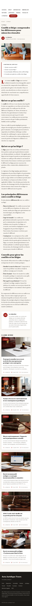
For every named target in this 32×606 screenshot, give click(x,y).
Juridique (11, 12)
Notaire (4, 12)
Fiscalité (25, 12)
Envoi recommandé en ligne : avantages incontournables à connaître (13, 476)
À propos (4, 15)
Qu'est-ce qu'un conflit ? (11, 67)
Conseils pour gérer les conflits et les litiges (16, 74)
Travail (18, 12)
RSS (13, 588)
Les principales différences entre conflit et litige (16, 72)
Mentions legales (6, 588)
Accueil (4, 9)
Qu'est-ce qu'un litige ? (10, 69)
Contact (13, 15)
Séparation (16, 9)
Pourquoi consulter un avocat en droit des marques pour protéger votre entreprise (13, 361)
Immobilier (25, 9)
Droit (10, 9)
